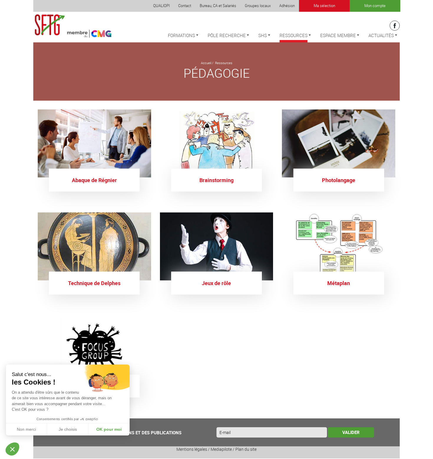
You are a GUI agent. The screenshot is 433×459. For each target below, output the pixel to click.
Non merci (26, 429)
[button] (12, 449)
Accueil (206, 63)
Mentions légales (191, 449)
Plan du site (246, 449)
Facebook (394, 25)
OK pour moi (109, 429)
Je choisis (68, 429)
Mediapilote (221, 449)
